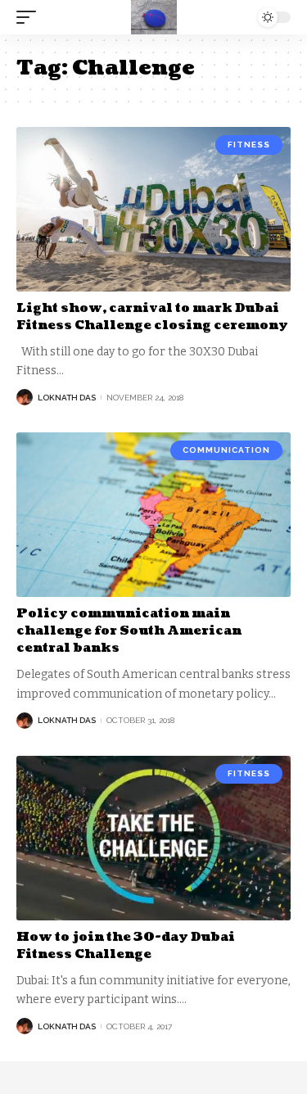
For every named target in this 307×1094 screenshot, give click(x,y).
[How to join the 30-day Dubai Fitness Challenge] (153, 838)
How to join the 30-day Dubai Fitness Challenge (125, 946)
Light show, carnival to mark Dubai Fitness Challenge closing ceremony (152, 317)
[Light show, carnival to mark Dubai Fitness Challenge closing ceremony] (153, 209)
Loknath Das (67, 397)
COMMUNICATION (226, 449)
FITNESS (249, 144)
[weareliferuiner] (154, 17)
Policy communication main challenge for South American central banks (129, 631)
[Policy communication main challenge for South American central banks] (153, 514)
